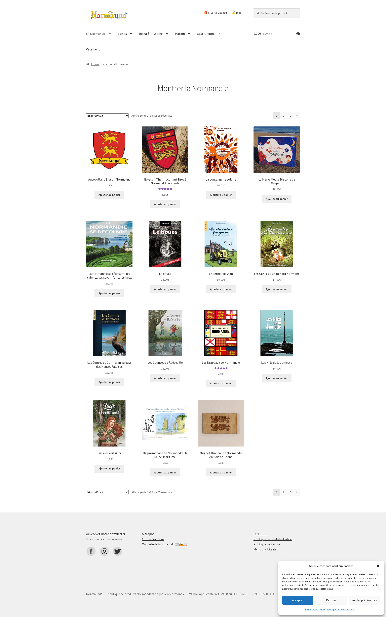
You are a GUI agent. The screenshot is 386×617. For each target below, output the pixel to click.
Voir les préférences (364, 600)
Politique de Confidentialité (341, 609)
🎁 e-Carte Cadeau (215, 12)
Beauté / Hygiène (151, 34)
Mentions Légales (266, 549)
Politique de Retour (267, 544)
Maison (180, 34)
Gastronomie (206, 34)
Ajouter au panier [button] (109, 195)
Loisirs (122, 34)
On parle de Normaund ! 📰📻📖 (164, 544)
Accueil (95, 64)
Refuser (331, 600)
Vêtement (93, 49)
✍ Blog (237, 12)
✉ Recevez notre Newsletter (105, 534)
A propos (148, 534)
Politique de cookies (315, 609)
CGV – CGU (261, 534)
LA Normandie (96, 34)
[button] (378, 566)
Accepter (298, 600)
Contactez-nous (153, 539)
